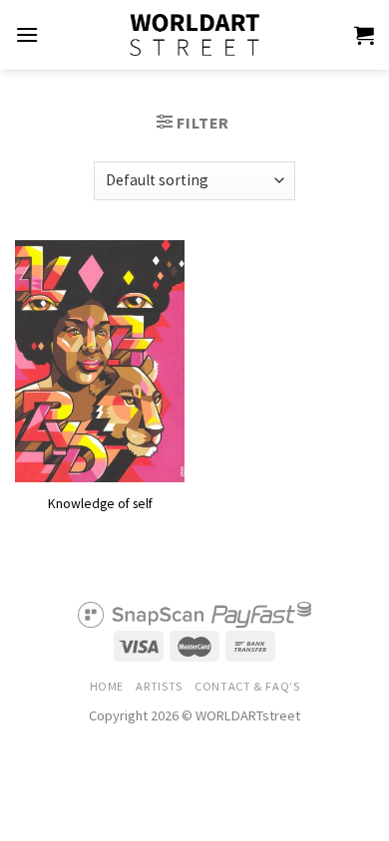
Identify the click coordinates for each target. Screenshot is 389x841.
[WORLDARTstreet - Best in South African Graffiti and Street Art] (194, 35)
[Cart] (364, 35)
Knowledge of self (100, 503)
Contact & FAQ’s (246, 686)
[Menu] (27, 34)
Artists (159, 686)
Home (107, 686)
